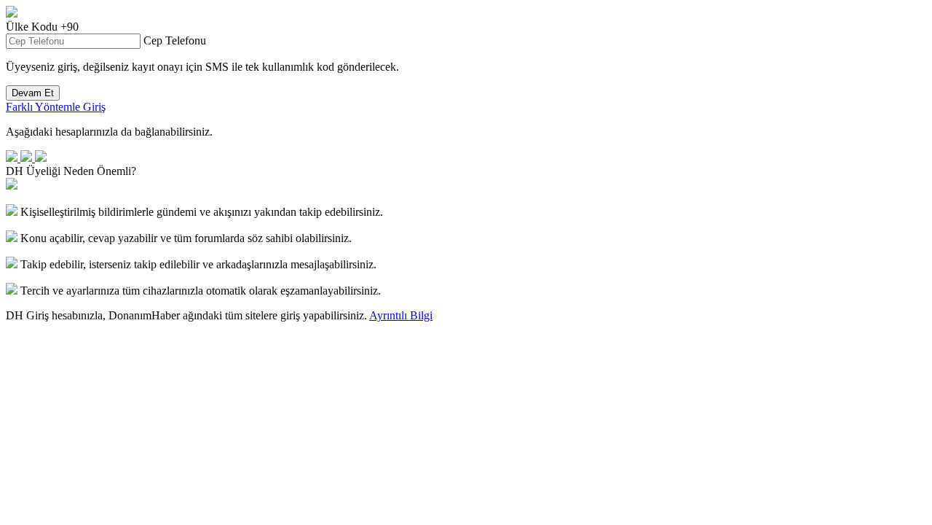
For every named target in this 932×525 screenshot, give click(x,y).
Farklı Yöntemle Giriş (56, 107)
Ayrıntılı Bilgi (401, 315)
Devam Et (33, 93)
